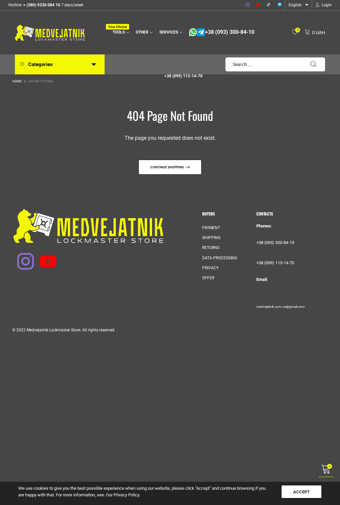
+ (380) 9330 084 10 (41, 5)
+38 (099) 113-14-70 (183, 76)
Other (142, 32)
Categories (40, 64)
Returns (210, 247)
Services (168, 32)
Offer (208, 278)
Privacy (210, 268)
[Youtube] (258, 5)
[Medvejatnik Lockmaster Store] (50, 33)
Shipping (211, 237)
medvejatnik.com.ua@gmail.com (280, 306)
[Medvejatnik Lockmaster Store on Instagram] (21, 257)
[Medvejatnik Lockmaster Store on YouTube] (44, 257)
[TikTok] (269, 5)
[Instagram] (247, 5)
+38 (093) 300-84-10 (229, 32)
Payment (211, 227)
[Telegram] (279, 5)
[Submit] (313, 64)
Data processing (219, 258)
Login (327, 5)
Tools (120, 32)
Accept (301, 491)
